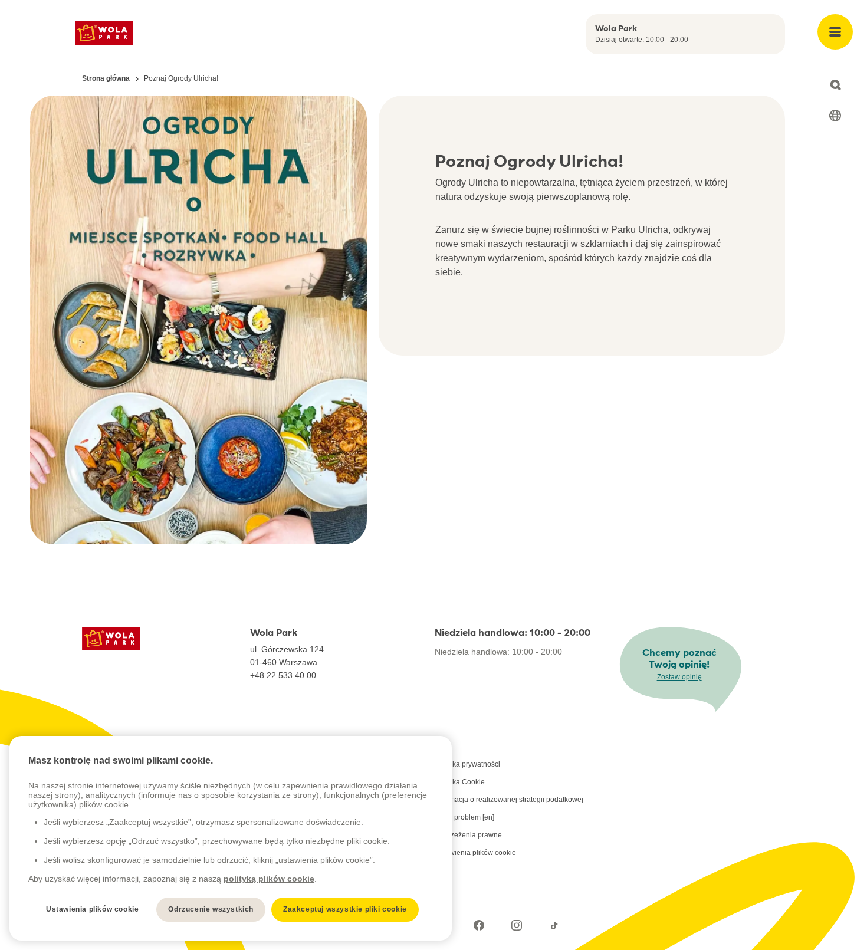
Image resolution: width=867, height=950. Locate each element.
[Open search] (835, 85)
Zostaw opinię (679, 677)
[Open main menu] (835, 32)
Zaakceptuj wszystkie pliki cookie (345, 909)
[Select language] (835, 115)
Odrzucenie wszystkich (211, 909)
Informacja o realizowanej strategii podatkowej (509, 799)
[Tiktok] (554, 925)
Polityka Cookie (460, 782)
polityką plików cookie (269, 878)
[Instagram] (517, 925)
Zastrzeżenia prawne (468, 835)
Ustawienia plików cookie (475, 853)
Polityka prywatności (467, 764)
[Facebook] (479, 925)
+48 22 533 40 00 (283, 675)
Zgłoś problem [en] (464, 817)
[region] (230, 838)
